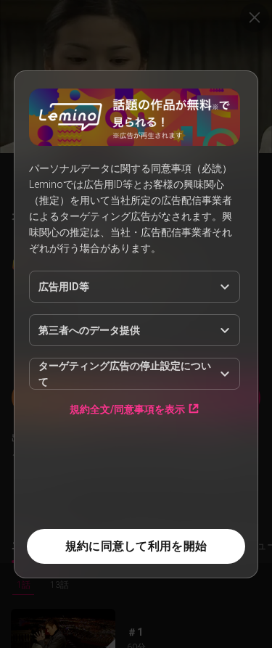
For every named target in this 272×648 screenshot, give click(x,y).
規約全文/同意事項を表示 (127, 408)
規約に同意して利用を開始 (136, 546)
